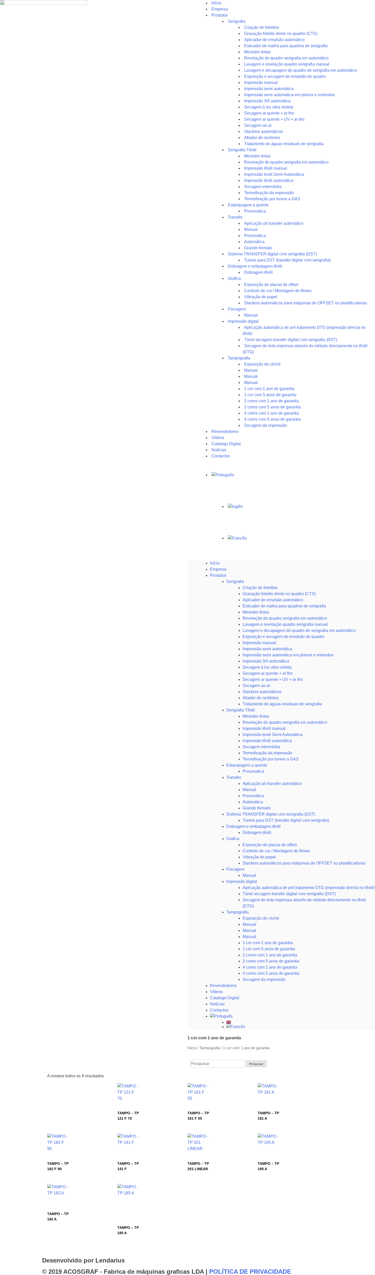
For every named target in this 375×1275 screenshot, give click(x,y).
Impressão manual (259, 643)
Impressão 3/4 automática (266, 661)
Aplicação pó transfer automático (273, 223)
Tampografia (239, 358)
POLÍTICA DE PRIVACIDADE (250, 1271)
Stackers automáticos (262, 692)
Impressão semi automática (267, 649)
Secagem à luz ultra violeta (267, 667)
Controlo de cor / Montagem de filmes (276, 851)
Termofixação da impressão (267, 753)
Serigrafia (236, 21)
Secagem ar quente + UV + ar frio (273, 679)
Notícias (217, 1004)
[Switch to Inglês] (300, 506)
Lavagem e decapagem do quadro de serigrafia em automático (299, 630)
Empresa (218, 569)
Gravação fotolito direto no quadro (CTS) (279, 594)
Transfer (235, 217)
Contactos (220, 456)
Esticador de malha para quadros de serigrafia (284, 606)
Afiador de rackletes (261, 698)
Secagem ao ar (256, 685)
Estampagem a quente (246, 765)
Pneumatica (253, 771)
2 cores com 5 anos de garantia (271, 961)
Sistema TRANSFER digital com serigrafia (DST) (270, 814)
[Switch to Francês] (300, 538)
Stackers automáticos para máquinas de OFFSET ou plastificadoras (305, 303)
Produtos (219, 15)
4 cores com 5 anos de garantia (271, 973)
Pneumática (253, 796)
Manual (249, 790)
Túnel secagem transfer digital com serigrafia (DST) (289, 894)
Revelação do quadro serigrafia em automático (285, 618)
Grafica (234, 278)
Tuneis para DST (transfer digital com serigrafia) (287, 260)
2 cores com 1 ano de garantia (270, 955)
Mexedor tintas (256, 612)
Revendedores (223, 985)
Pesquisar (256, 1064)
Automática (253, 802)
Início (215, 563)
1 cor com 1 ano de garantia (268, 943)
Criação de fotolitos (260, 587)
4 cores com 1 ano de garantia (270, 967)
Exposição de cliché (262, 364)
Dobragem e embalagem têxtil (253, 826)
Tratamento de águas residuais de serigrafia (283, 144)
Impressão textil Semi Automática (273, 734)
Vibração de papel (259, 857)
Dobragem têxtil (257, 832)
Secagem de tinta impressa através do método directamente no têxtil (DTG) (305, 349)
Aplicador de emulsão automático (273, 600)
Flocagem (235, 869)
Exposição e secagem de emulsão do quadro (283, 636)
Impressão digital (241, 881)
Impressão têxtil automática (267, 741)
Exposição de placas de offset (270, 845)
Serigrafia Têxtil (240, 710)
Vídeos (216, 992)
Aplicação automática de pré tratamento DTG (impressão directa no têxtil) (309, 887)
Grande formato (257, 808)
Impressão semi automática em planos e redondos (288, 655)
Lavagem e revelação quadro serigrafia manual (285, 624)
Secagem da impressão (265, 425)
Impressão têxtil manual (264, 728)
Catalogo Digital (224, 998)
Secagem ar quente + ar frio (268, 673)
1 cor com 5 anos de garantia (269, 949)
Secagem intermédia (261, 747)
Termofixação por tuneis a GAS (271, 759)
